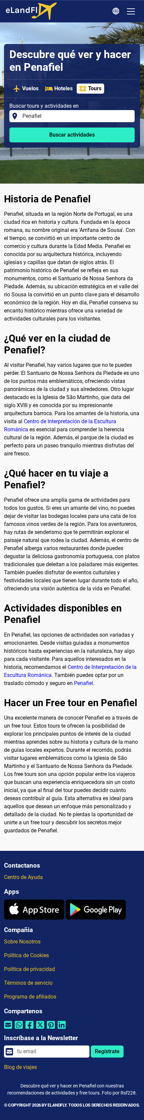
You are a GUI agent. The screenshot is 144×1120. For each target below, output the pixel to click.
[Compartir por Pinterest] (51, 1029)
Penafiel (83, 683)
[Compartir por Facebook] (29, 1029)
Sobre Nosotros (22, 941)
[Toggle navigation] (131, 11)
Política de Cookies (26, 955)
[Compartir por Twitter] (40, 1029)
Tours (94, 88)
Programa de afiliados (30, 996)
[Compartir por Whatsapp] (19, 1029)
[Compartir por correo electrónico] (8, 1029)
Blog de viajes (20, 1067)
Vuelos (30, 88)
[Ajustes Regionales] (117, 11)
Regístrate (107, 1051)
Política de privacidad (29, 969)
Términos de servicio (28, 983)
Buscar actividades (72, 135)
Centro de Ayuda (23, 877)
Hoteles (63, 88)
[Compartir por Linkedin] (62, 1029)
